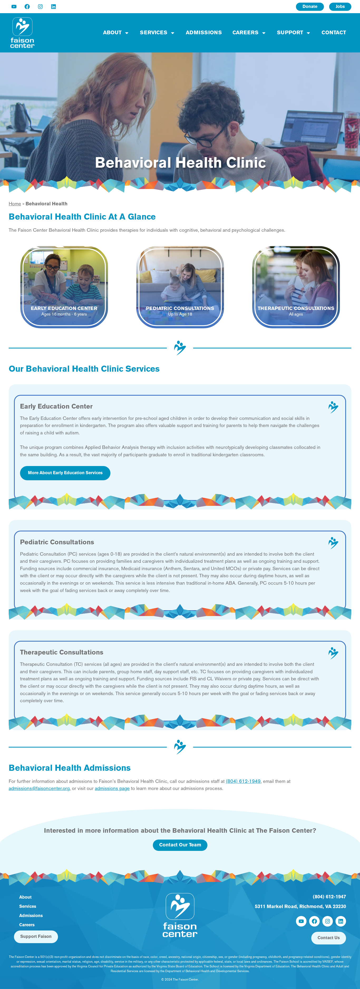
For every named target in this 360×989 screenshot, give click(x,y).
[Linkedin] (53, 6)
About (112, 33)
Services (153, 33)
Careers (245, 33)
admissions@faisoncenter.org (39, 789)
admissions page (112, 789)
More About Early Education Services (65, 473)
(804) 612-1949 (243, 781)
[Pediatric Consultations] (333, 543)
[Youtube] (14, 6)
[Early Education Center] (333, 407)
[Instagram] (40, 6)
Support (290, 33)
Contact (334, 33)
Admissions (204, 33)
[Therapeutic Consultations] (333, 653)
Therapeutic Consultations (61, 653)
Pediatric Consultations (57, 543)
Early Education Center (56, 407)
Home (15, 204)
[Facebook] (27, 6)
